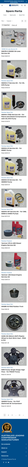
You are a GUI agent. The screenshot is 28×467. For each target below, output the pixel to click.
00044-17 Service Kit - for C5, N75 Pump (12, 84)
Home (4, 15)
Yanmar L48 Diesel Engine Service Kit (11, 276)
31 (19, 415)
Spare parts (13, 15)
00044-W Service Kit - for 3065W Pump (11, 181)
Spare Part (6, 25)
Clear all (14, 25)
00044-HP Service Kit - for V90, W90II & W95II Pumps (13, 213)
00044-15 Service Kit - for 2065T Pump (11, 149)
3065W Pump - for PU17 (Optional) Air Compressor (11, 402)
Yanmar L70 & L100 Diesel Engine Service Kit (11, 244)
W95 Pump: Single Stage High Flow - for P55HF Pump (13, 371)
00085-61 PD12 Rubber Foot (12, 307)
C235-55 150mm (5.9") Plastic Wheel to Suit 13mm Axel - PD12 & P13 (13, 338)
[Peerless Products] (14, 5)
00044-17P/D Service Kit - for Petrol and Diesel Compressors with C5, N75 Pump (13, 117)
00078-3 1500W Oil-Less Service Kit (11, 52)
